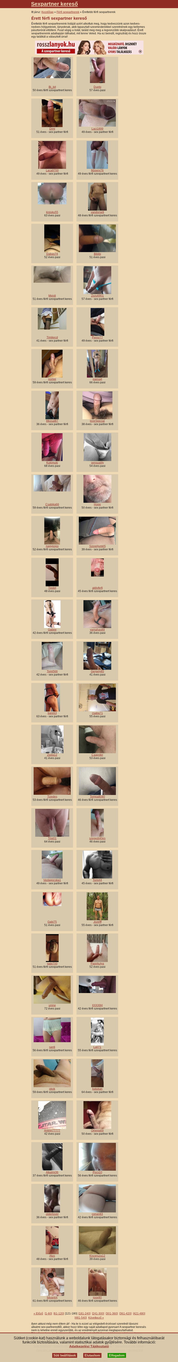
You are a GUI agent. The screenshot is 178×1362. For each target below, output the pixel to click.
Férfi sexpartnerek (68, 12)
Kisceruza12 (97, 1255)
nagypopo (52, 546)
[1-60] (48, 1313)
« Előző (38, 1313)
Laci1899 (97, 128)
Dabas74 (52, 254)
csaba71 (97, 713)
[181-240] (84, 1313)
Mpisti (52, 295)
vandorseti (97, 212)
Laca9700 (52, 170)
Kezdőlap (47, 12)
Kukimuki (52, 462)
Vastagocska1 (52, 880)
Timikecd (52, 337)
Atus (52, 1255)
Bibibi (97, 254)
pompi (52, 379)
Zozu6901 (97, 295)
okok (52, 1088)
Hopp (97, 504)
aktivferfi (97, 588)
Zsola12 (52, 754)
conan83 (97, 1214)
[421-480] (139, 1313)
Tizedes (52, 796)
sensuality (97, 462)
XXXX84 (97, 1005)
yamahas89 (97, 629)
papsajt (97, 379)
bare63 (52, 713)
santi (52, 1047)
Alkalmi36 (52, 1172)
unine (52, 1005)
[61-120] (59, 1313)
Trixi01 (52, 838)
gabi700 (52, 963)
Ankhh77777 (52, 1130)
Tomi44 (97, 880)
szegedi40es (97, 838)
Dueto (97, 87)
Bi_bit (52, 87)
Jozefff (97, 921)
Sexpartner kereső (54, 4)
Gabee (52, 629)
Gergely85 (97, 671)
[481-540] (81, 1317)
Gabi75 (52, 921)
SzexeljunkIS (97, 546)
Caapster (97, 754)
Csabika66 (52, 504)
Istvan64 (52, 1297)
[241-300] (98, 1313)
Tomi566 (52, 671)
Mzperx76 (97, 170)
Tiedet (52, 588)
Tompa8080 (97, 796)
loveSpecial (97, 421)
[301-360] (112, 1313)
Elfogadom (117, 1355)
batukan (97, 1088)
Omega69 (97, 1130)
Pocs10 (97, 1172)
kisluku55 (52, 212)
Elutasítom (92, 1355)
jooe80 (97, 1297)
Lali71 (97, 1047)
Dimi (52, 128)
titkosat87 (52, 421)
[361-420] (125, 1313)
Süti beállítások (65, 1355)
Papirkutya (97, 963)
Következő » (96, 1317)
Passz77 (97, 337)
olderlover (52, 1214)
